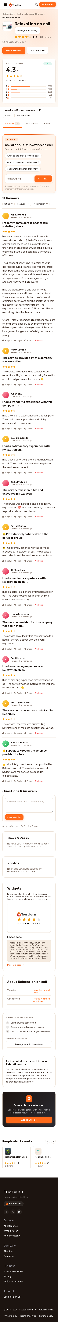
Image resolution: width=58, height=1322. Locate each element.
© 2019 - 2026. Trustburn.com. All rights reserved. (29, 1309)
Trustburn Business (13, 1271)
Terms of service (28, 1315)
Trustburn (13, 1191)
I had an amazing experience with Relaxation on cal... (24, 668)
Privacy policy (10, 1315)
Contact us (9, 1255)
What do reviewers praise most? (23, 162)
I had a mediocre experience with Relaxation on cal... (24, 579)
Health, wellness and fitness (30, 14)
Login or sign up (12, 1296)
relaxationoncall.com (41, 991)
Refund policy (46, 1315)
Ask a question (14, 817)
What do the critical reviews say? (23, 155)
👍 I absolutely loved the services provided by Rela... (24, 752)
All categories (11, 1225)
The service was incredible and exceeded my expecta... (22, 491)
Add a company (12, 1235)
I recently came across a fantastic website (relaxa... (25, 224)
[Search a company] (36, 4)
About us (8, 1251)
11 (34, 923)
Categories (7, 14)
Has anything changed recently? (22, 168)
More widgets (14, 965)
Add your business (13, 1281)
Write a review (11, 1230)
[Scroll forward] (53, 1141)
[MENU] (5, 4)
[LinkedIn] (19, 1211)
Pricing (7, 1276)
